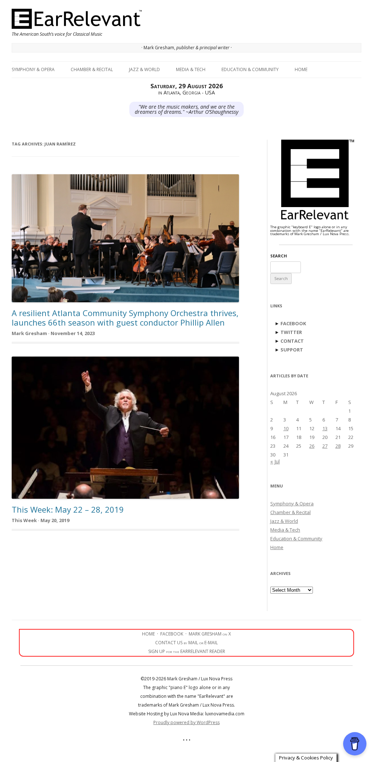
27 (324, 446)
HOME (148, 634)
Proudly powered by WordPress (186, 722)
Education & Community (250, 69)
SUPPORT (291, 349)
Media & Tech (190, 69)
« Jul (275, 461)
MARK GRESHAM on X (210, 634)
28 (338, 446)
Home (301, 69)
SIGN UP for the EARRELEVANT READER (186, 651)
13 (324, 428)
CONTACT (292, 341)
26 (311, 446)
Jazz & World (144, 69)
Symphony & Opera (33, 69)
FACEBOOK (293, 323)
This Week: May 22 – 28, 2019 (68, 509)
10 (285, 428)
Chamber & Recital (92, 69)
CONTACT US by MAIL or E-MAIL (186, 642)
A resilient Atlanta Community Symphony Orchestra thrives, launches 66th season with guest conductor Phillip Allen (125, 317)
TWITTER (291, 332)
